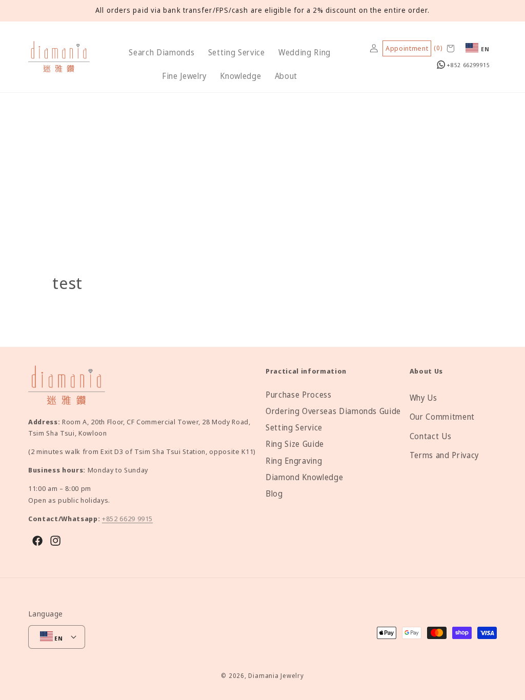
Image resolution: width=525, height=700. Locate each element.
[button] (161, 53)
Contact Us (431, 436)
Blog (274, 493)
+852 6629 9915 (127, 518)
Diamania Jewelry (276, 675)
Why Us (423, 398)
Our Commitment (442, 416)
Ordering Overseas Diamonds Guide (333, 411)
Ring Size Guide (295, 444)
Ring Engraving (294, 461)
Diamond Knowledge (304, 477)
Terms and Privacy (444, 455)
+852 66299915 (467, 65)
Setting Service (294, 427)
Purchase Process (299, 394)
